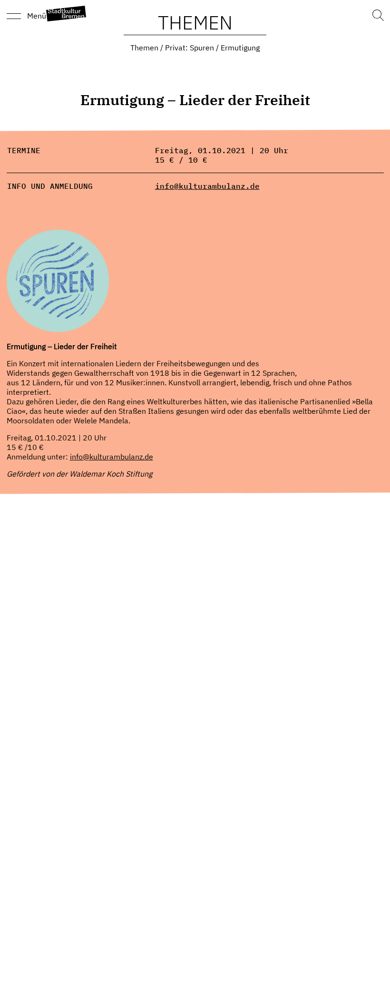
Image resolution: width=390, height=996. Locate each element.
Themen (144, 47)
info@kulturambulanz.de (207, 186)
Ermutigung (240, 47)
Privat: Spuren (189, 47)
